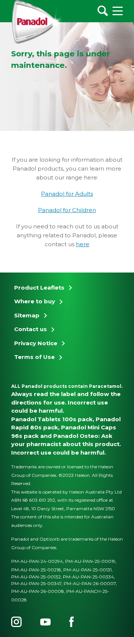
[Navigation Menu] (117, 11)
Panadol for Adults (67, 193)
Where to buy (34, 301)
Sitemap (26, 315)
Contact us (30, 329)
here (82, 244)
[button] (124, 241)
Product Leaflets (39, 287)
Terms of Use (34, 356)
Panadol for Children (67, 210)
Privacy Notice (35, 343)
